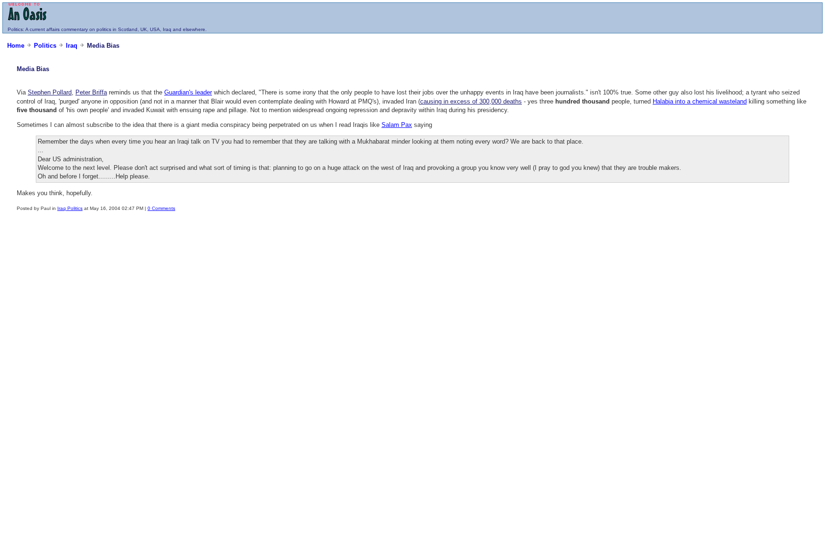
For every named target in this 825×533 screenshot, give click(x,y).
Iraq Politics (70, 208)
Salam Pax (396, 124)
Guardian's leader (188, 92)
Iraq (71, 45)
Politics (15, 29)
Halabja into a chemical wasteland (700, 101)
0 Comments (161, 208)
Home (15, 45)
